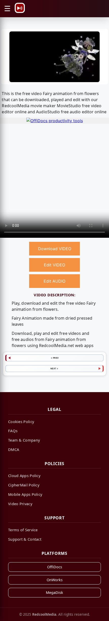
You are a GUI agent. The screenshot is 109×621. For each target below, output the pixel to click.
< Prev (55, 358)
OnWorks (55, 579)
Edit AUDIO (54, 281)
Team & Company (24, 440)
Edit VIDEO (54, 264)
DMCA (13, 449)
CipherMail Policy (24, 484)
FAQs (12, 430)
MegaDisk (54, 592)
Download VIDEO (54, 248)
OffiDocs (54, 566)
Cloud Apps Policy (24, 475)
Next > (54, 368)
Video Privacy (20, 503)
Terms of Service (23, 529)
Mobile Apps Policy (25, 494)
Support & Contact (24, 539)
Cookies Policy (21, 421)
